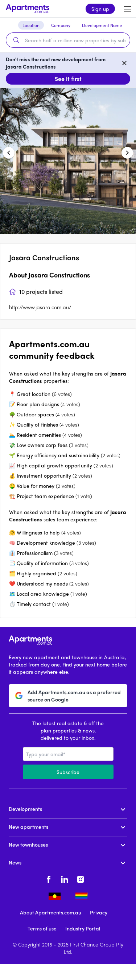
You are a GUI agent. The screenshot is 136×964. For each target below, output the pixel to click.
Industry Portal (82, 928)
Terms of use (42, 928)
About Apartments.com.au (50, 912)
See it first (68, 78)
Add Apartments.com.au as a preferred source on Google (74, 695)
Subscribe (68, 772)
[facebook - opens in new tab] (48, 878)
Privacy (98, 912)
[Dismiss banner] (124, 63)
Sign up (100, 8)
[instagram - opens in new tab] (80, 878)
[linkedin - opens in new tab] (64, 878)
